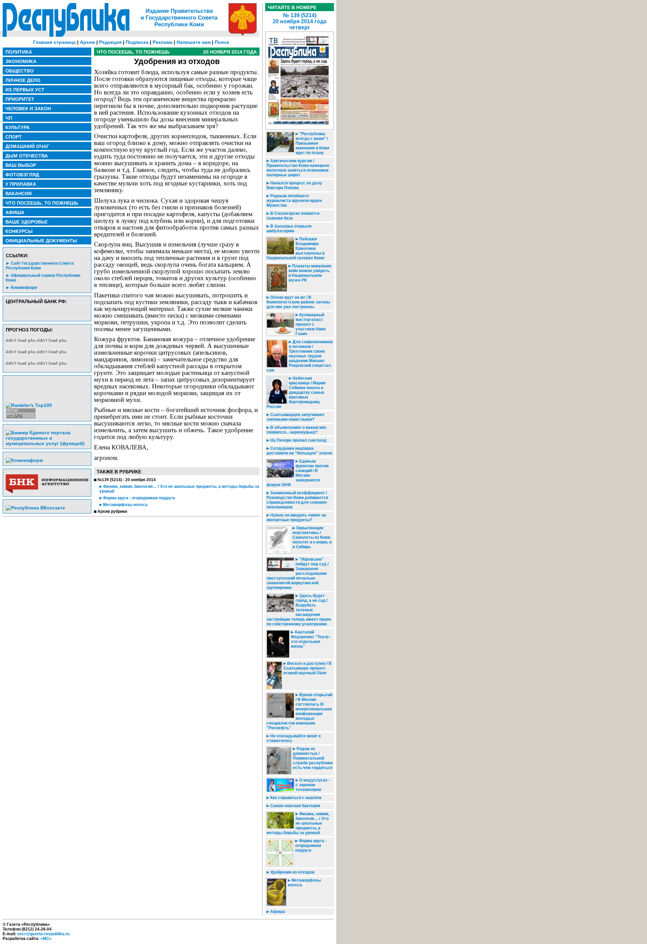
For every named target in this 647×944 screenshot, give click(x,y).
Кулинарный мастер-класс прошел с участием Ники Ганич (311, 324)
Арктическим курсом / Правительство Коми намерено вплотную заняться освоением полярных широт (298, 167)
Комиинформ (24, 287)
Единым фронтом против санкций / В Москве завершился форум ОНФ (298, 473)
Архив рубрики (112, 511)
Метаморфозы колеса (125, 504)
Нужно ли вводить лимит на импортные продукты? (296, 517)
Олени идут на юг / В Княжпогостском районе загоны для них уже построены (298, 302)
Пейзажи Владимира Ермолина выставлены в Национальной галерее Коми (296, 248)
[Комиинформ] (24, 460)
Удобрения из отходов (291, 872)
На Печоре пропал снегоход (298, 440)
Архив (87, 42)
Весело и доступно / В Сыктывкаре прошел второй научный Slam (307, 668)
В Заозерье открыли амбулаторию (289, 228)
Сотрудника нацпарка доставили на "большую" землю (299, 450)
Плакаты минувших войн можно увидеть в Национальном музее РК (310, 273)
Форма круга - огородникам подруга (138, 498)
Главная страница (54, 42)
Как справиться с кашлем (295, 797)
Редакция (110, 42)
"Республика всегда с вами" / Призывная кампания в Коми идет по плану (312, 143)
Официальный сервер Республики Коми (43, 278)
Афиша (277, 911)
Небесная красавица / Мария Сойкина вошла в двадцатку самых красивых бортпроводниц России (296, 392)
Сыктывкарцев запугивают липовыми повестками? (296, 417)
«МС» (46, 938)
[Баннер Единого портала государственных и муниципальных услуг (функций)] (47, 443)
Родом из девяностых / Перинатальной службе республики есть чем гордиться (313, 758)
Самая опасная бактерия (294, 805)
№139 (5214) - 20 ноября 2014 (126, 479)
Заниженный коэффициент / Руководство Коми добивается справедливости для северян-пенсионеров (297, 500)
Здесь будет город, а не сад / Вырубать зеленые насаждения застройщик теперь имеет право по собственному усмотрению (299, 609)
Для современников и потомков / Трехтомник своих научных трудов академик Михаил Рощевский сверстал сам (300, 356)
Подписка (137, 42)
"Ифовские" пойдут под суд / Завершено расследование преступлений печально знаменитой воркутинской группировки (298, 573)
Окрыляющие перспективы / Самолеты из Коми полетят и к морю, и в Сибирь (312, 537)
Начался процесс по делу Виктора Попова (294, 185)
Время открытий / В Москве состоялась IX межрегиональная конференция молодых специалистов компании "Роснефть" (299, 711)
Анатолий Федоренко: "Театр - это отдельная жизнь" (311, 639)
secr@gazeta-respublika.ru (43, 934)
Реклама (163, 42)
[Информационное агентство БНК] (47, 492)
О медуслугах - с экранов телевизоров (313, 785)
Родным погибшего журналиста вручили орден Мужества (294, 201)
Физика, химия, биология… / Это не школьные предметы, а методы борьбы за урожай (298, 823)
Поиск (222, 42)
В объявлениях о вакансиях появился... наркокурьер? (297, 430)
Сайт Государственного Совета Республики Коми (40, 265)
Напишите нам (194, 42)
